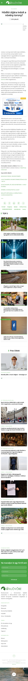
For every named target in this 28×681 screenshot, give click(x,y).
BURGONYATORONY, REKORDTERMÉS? (11, 176)
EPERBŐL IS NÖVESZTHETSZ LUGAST (10, 190)
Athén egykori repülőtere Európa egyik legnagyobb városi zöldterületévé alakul (14, 234)
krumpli (3, 206)
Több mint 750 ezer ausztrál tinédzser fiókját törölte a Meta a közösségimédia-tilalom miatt (14, 338)
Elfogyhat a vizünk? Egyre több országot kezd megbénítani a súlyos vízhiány (14, 286)
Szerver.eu (14, 664)
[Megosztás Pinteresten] (18, 203)
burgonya (9, 206)
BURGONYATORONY (7, 209)
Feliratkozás (14, 579)
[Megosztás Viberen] (23, 203)
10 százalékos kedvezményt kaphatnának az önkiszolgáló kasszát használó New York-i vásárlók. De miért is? (14, 310)
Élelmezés (14, 8)
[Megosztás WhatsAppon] (14, 203)
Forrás (2, 198)
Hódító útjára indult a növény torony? (14, 14)
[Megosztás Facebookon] (9, 203)
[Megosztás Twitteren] (4, 203)
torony (24, 209)
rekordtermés (17, 209)
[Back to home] (14, 2)
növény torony (23, 206)
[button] (1, 2)
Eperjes (15, 206)
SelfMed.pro (18, 662)
